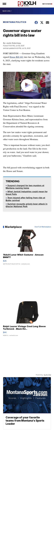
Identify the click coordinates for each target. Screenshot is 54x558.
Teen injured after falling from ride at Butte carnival (25, 199)
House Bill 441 (16, 56)
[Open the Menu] (4, 4)
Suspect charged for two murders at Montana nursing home (25, 187)
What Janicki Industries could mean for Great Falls (26, 193)
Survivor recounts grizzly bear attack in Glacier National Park (26, 205)
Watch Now (46, 4)
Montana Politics (14, 22)
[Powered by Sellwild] (47, 375)
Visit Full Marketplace (43, 227)
